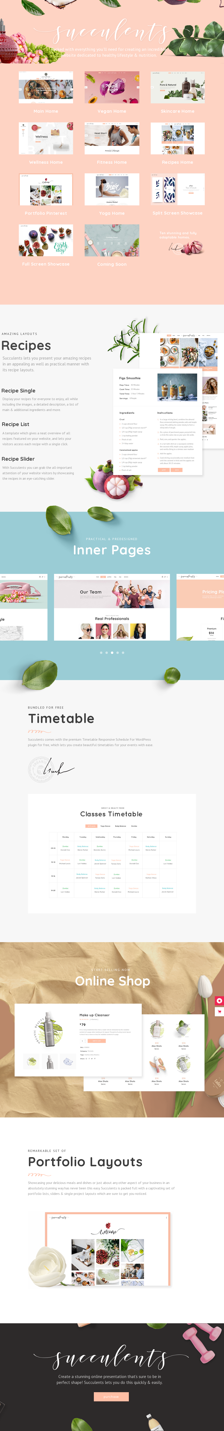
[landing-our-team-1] (112, 607)
